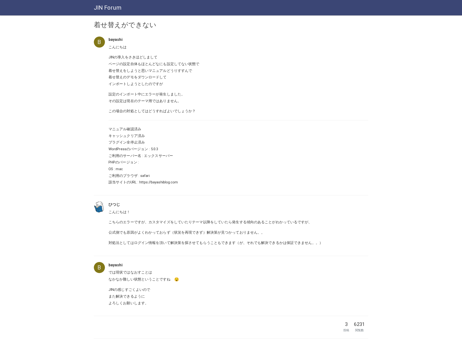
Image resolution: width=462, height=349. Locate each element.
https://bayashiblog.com (158, 182)
